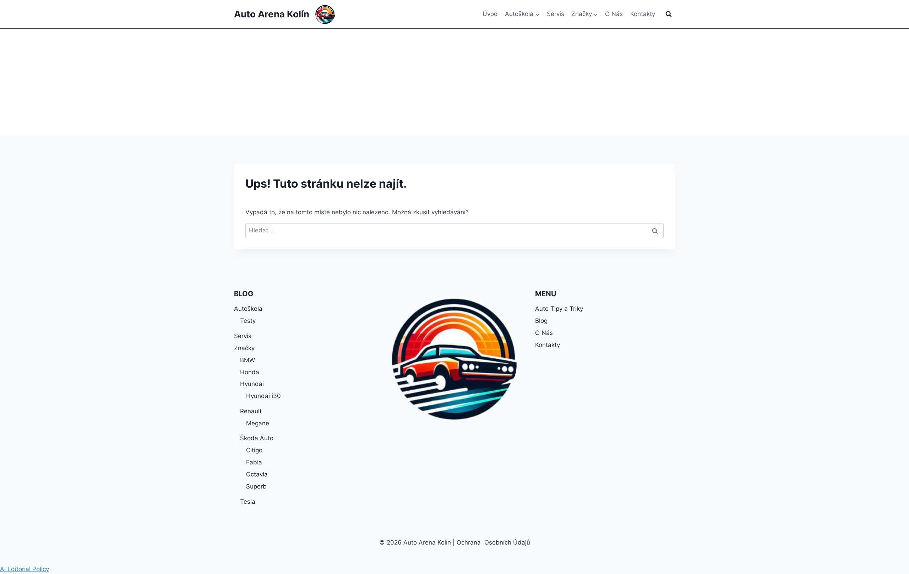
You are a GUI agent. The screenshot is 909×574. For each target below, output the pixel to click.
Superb (256, 486)
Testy (248, 320)
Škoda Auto (256, 438)
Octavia (257, 474)
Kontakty (642, 13)
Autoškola (248, 308)
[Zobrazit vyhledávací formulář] (668, 14)
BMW (247, 360)
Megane (257, 423)
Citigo (254, 450)
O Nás (614, 13)
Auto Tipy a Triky (559, 308)
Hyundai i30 (263, 395)
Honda (249, 372)
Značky (244, 348)
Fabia (254, 462)
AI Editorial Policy (24, 569)
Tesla (247, 501)
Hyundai (252, 383)
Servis (555, 13)
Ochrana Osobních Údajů (493, 542)
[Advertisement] (454, 82)
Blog (541, 320)
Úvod (490, 13)
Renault (251, 411)
